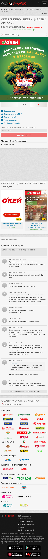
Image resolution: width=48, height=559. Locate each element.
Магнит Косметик (8, 496)
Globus (8, 432)
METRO (8, 419)
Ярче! (40, 451)
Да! (24, 442)
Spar (24, 432)
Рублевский (8, 446)
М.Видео (24, 469)
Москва (30, 9)
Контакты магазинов (27, 524)
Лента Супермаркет (24, 423)
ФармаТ (24, 505)
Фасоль (8, 451)
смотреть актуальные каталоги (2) (23, 30)
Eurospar (40, 432)
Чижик (24, 451)
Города (22, 527)
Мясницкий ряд (40, 446)
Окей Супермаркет (40, 419)
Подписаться (25, 135)
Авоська (40, 437)
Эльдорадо (8, 469)
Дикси (40, 414)
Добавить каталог (26, 519)
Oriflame (24, 496)
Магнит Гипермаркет (8, 428)
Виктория (40, 428)
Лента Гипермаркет (8, 423)
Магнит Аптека (8, 505)
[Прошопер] (1, 9)
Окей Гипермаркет (17, 9)
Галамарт (40, 478)
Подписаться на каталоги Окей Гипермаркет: (18, 127)
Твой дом (24, 478)
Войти (44, 13)
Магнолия (8, 437)
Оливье (24, 437)
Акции (6, 9)
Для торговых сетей (27, 530)
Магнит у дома (40, 423)
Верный (24, 428)
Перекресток (24, 414)
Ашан (24, 446)
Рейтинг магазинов (26, 521)
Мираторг (8, 442)
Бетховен (24, 487)
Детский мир (8, 460)
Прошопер (13, 3)
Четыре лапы (8, 487)
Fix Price (8, 478)
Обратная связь (25, 516)
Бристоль (40, 442)
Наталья (14, 364)
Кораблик (24, 460)
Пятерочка (8, 414)
